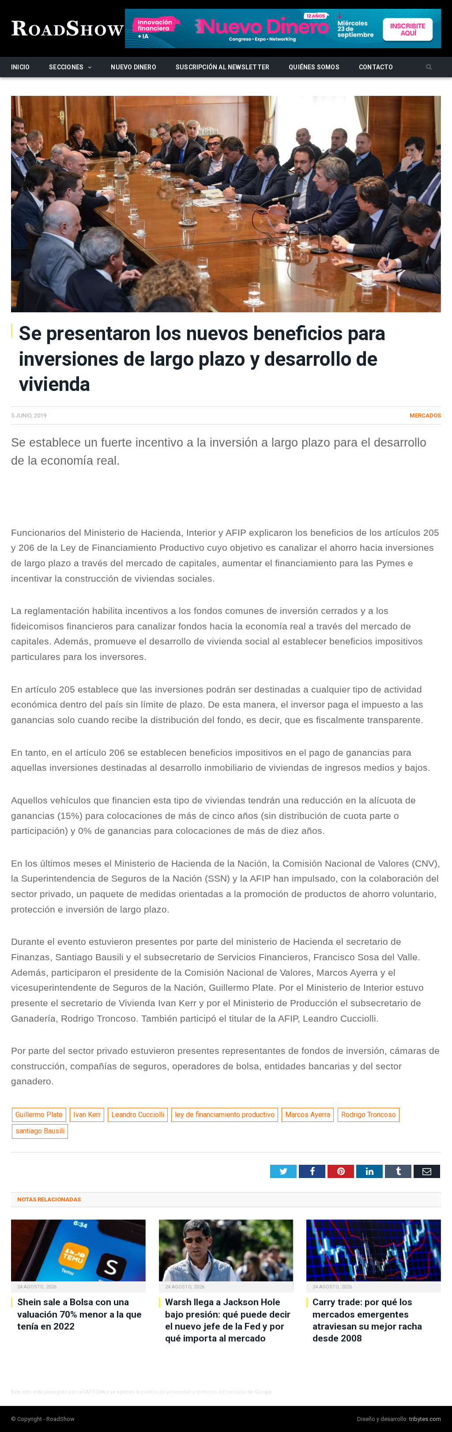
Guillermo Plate (39, 1114)
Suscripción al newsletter (222, 67)
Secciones (66, 67)
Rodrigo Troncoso (368, 1114)
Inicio (20, 67)
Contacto (376, 67)
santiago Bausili (39, 1131)
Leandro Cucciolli (137, 1114)
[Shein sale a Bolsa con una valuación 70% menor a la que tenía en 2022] (78, 1255)
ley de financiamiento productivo (225, 1114)
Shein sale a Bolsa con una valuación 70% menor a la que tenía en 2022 (79, 1314)
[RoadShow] (68, 27)
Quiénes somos (314, 67)
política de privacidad (166, 1392)
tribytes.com (425, 1419)
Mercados (425, 415)
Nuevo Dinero (133, 67)
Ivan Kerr (87, 1114)
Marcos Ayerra (307, 1114)
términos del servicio (221, 1392)
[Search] (429, 67)
